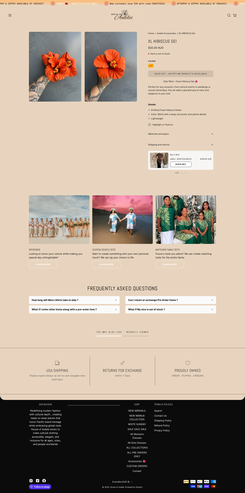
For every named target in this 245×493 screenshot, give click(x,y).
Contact (137, 471)
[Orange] (151, 66)
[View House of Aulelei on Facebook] (44, 481)
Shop (137, 404)
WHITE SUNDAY (137, 424)
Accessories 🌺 (137, 461)
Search (158, 410)
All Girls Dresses (137, 442)
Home (151, 33)
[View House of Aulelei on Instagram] (31, 481)
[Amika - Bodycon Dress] (159, 160)
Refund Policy (162, 425)
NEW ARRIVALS (137, 410)
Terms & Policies (163, 404)
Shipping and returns (159, 144)
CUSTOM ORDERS (137, 466)
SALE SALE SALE (137, 429)
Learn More (43, 264)
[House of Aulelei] (122, 15)
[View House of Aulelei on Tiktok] (37, 481)
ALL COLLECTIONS (137, 447)
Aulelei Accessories (166, 33)
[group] (122, 231)
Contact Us (160, 415)
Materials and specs (158, 134)
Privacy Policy (162, 430)
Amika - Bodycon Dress (181, 159)
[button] (229, 15)
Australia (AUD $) (121, 482)
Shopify (139, 487)
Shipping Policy (162, 420)
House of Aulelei (117, 487)
